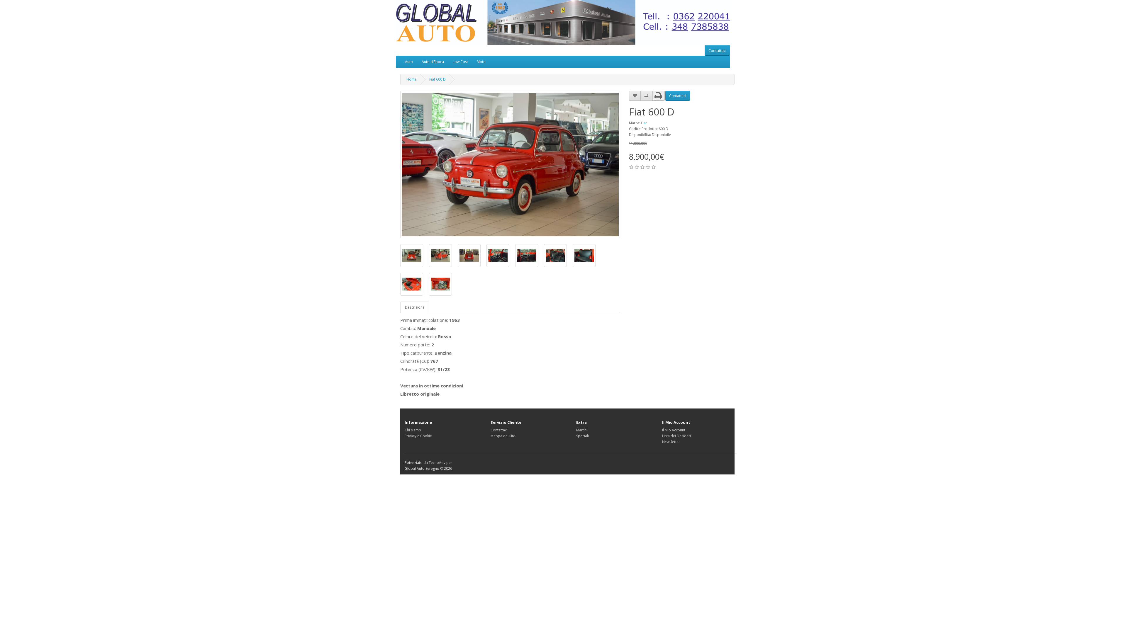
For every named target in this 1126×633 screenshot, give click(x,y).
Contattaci (717, 50)
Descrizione (415, 307)
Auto (409, 61)
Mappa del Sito (503, 435)
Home (411, 79)
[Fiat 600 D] (510, 164)
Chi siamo (413, 430)
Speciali (582, 435)
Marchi (581, 430)
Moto (481, 61)
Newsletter (671, 441)
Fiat (644, 122)
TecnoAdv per (440, 462)
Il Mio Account (673, 430)
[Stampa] (658, 96)
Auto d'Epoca (433, 61)
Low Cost (460, 61)
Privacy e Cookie (418, 435)
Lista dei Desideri (676, 435)
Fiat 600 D (437, 79)
